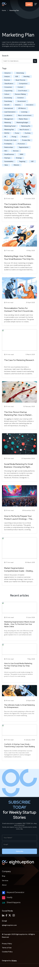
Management (8, 119)
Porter (17, 133)
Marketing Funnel (9, 126)
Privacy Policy (7, 944)
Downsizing (8, 98)
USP (32, 161)
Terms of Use (7, 948)
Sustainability (8, 161)
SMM (21, 154)
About (4, 885)
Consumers (8, 87)
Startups (7, 158)
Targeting (22, 161)
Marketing (7, 122)
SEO (5, 151)
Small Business (9, 154)
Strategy (19, 158)
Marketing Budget (22, 122)
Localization (8, 115)
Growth (6, 105)
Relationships (8, 147)
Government (22, 101)
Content (20, 87)
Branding (26, 76)
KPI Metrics (22, 108)
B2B (17, 76)
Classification (8, 83)
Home (4, 10)
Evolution (21, 98)
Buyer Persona (20, 80)
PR (5, 137)
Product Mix (26, 140)
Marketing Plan (9, 129)
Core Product (22, 91)
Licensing (24, 112)
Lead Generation (9, 112)
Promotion (21, 144)
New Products (24, 129)
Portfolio (28, 133)
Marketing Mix (25, 126)
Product (24, 137)
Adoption (7, 73)
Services (15, 151)
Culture (6, 94)
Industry (18, 105)
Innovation (29, 105)
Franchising (8, 101)
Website (16, 165)
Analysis (7, 76)
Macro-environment (24, 115)
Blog (3, 876)
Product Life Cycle (10, 140)
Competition (23, 83)
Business (7, 80)
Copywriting (8, 91)
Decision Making (20, 94)
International (8, 108)
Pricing (14, 137)
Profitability (8, 144)
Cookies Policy (7, 952)
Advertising (20, 73)
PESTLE (6, 133)
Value (6, 165)
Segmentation (23, 147)
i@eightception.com (9, 925)
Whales (14, 961)
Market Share (23, 119)
